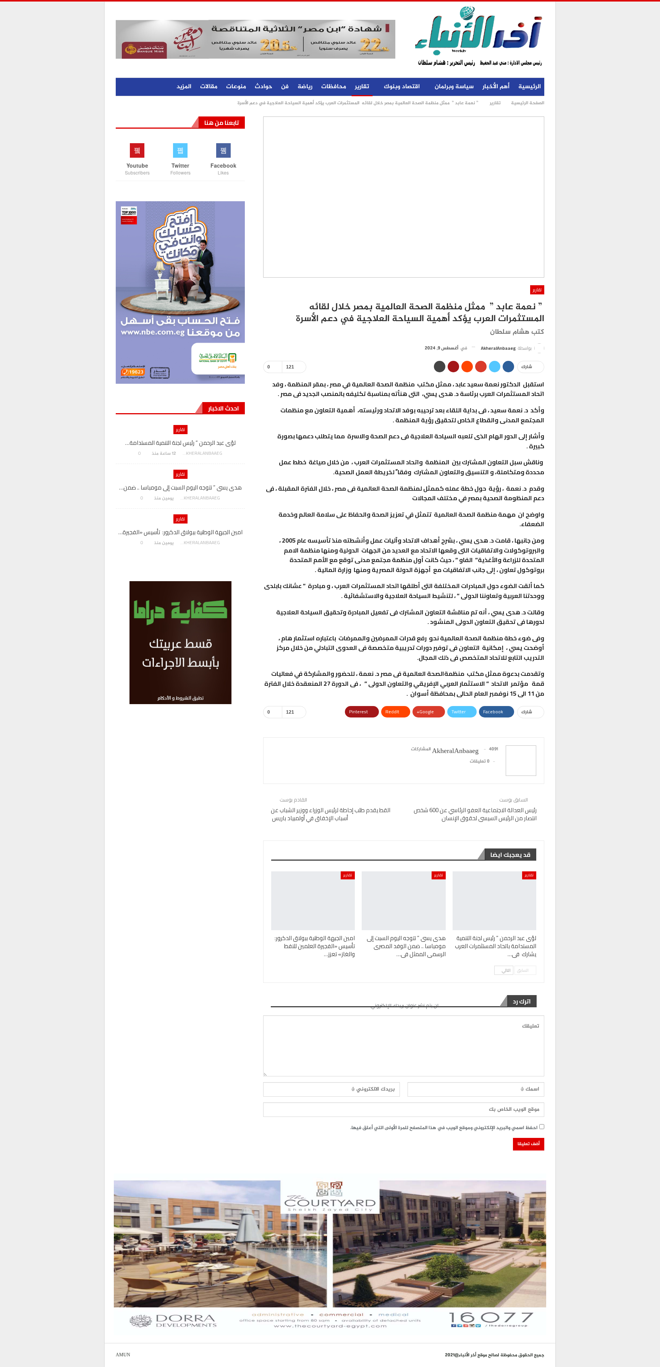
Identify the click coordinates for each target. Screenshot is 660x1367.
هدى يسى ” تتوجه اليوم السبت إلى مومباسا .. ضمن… (180, 487)
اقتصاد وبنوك (402, 87)
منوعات (236, 87)
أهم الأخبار (496, 87)
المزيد (183, 87)
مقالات (208, 87)
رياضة (305, 87)
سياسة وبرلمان (454, 87)
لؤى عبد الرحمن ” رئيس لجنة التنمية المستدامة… (180, 442)
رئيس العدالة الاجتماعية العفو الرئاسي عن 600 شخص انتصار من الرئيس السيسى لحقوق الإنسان (475, 814)
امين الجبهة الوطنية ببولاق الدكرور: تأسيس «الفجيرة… (180, 532)
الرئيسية (529, 87)
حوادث (263, 87)
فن (285, 87)
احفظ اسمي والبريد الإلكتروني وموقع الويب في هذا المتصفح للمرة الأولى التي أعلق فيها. (443, 1128)
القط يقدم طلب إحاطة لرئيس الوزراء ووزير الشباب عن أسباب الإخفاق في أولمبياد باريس (330, 814)
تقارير (362, 87)
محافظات (333, 87)
